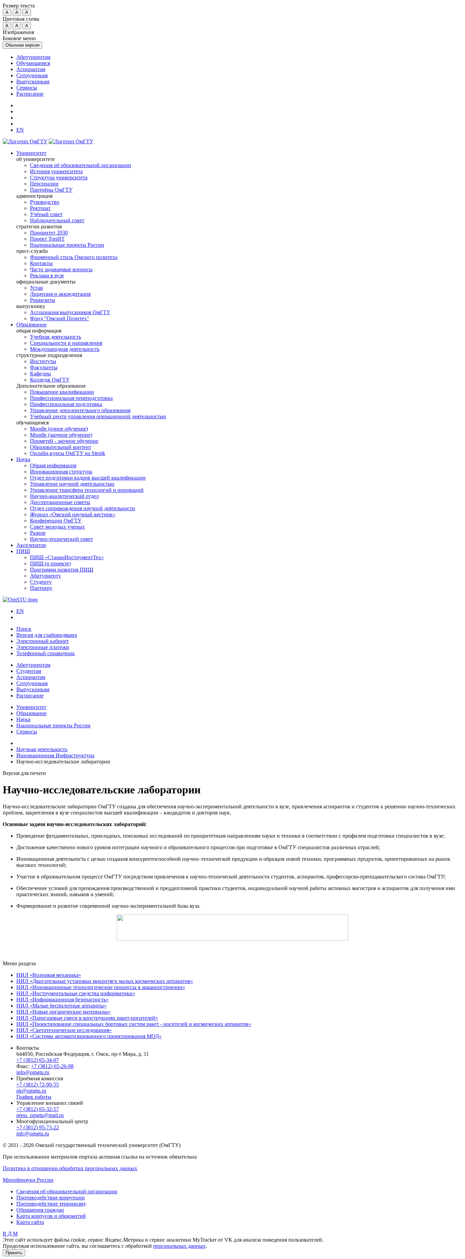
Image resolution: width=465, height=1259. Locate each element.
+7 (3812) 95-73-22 (37, 1127)
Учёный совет (46, 214)
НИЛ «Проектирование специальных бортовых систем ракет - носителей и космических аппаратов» (133, 1024)
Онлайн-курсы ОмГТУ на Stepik (67, 453)
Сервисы (26, 88)
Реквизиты (42, 300)
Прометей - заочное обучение (64, 441)
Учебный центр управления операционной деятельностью (98, 416)
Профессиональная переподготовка (71, 398)
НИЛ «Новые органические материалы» (63, 1012)
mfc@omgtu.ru (32, 1133)
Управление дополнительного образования (80, 410)
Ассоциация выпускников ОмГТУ (70, 312)
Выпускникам (32, 81)
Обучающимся (33, 63)
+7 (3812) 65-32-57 (37, 1109)
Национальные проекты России (67, 245)
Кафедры (40, 373)
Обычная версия (22, 45)
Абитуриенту (45, 576)
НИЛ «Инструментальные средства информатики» (75, 993)
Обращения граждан (40, 1210)
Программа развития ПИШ (61, 569)
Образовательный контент (60, 447)
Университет (31, 153)
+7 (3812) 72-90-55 (37, 1084)
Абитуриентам (33, 57)
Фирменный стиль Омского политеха (73, 257)
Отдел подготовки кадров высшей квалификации (88, 478)
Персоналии (44, 184)
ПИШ (23, 551)
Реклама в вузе (47, 275)
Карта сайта (30, 1222)
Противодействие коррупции (50, 1197)
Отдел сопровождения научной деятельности (82, 508)
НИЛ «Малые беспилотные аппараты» (61, 1005)
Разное (38, 533)
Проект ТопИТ (47, 239)
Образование (31, 324)
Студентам (28, 671)
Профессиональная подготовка (66, 404)
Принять (13, 1252)
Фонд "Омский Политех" (59, 318)
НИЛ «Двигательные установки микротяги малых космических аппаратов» (104, 981)
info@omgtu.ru (32, 1072)
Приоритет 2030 (49, 233)
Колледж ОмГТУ (49, 380)
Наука (23, 459)
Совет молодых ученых (57, 527)
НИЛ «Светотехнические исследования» (64, 1030)
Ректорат (40, 208)
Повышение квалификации (62, 392)
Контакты (41, 263)
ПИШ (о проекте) (50, 563)
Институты (43, 361)
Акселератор (31, 545)
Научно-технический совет (61, 539)
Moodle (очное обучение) (59, 429)
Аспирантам (30, 69)
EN (20, 611)
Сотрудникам (32, 75)
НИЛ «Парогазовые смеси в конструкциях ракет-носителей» (87, 1018)
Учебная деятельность (55, 337)
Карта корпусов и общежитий (51, 1216)
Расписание (30, 94)
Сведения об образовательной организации (80, 165)
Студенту (41, 582)
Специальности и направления (66, 343)
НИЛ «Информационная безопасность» (62, 999)
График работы (33, 1097)
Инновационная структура (61, 471)
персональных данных (179, 1246)
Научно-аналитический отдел (64, 496)
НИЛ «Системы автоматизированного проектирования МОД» (89, 1036)
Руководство (44, 202)
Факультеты (44, 367)
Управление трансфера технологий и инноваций (87, 490)
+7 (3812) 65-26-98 (52, 1066)
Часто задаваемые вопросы (61, 269)
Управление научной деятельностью (72, 484)
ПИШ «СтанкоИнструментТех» (67, 557)
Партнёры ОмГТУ (51, 190)
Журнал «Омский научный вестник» (72, 514)
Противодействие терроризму (51, 1204)
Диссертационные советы (60, 502)
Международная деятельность (64, 349)
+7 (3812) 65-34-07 (37, 1060)
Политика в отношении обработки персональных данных (70, 1168)
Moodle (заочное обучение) (61, 435)
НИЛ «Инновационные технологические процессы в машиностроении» (100, 987)
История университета (56, 171)
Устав (36, 288)
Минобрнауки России (28, 1180)
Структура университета (58, 177)
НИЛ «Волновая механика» (48, 975)
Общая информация (53, 465)
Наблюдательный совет (57, 220)
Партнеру (41, 588)
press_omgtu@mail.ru (40, 1115)
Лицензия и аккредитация (60, 294)
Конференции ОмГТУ (55, 520)
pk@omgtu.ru (31, 1091)
